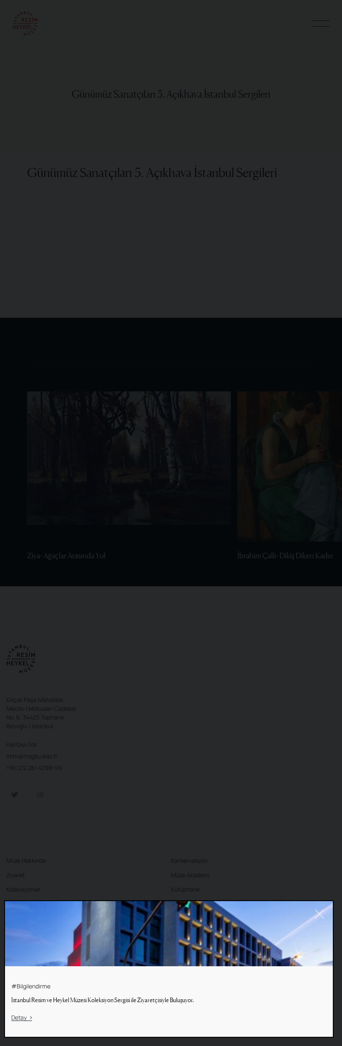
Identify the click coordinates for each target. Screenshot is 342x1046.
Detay (19, 1018)
